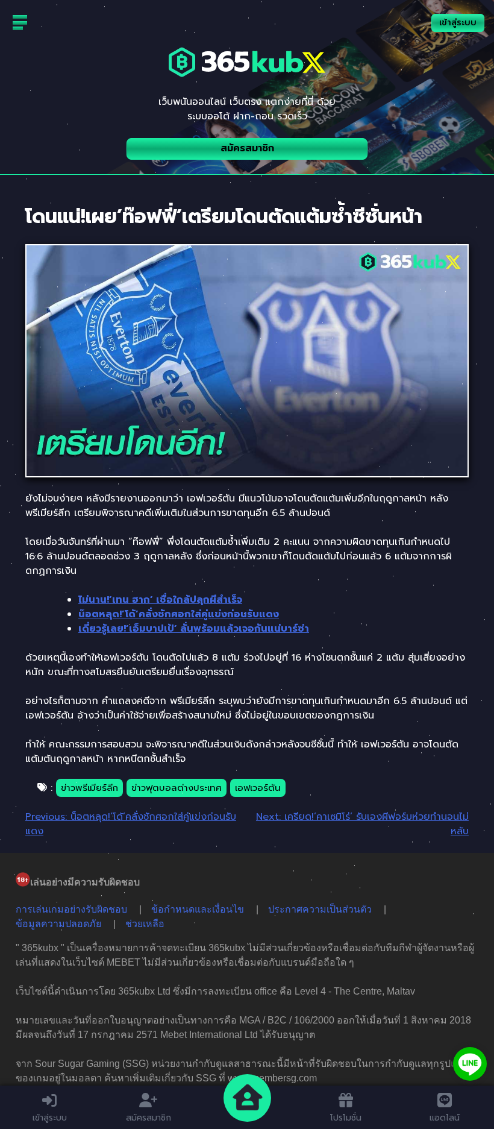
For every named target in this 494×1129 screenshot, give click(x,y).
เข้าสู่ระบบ (458, 22)
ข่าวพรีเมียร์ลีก (89, 787)
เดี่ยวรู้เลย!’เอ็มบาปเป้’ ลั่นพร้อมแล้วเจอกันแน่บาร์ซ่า (193, 628)
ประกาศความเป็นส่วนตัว (320, 909)
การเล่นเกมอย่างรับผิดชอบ (71, 909)
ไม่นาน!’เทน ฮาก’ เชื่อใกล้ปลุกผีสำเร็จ (160, 600)
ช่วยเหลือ (144, 924)
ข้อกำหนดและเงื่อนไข (197, 909)
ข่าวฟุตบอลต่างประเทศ (176, 787)
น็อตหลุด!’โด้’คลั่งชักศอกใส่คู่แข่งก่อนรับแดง (178, 614)
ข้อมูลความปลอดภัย (58, 924)
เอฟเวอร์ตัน (258, 787)
